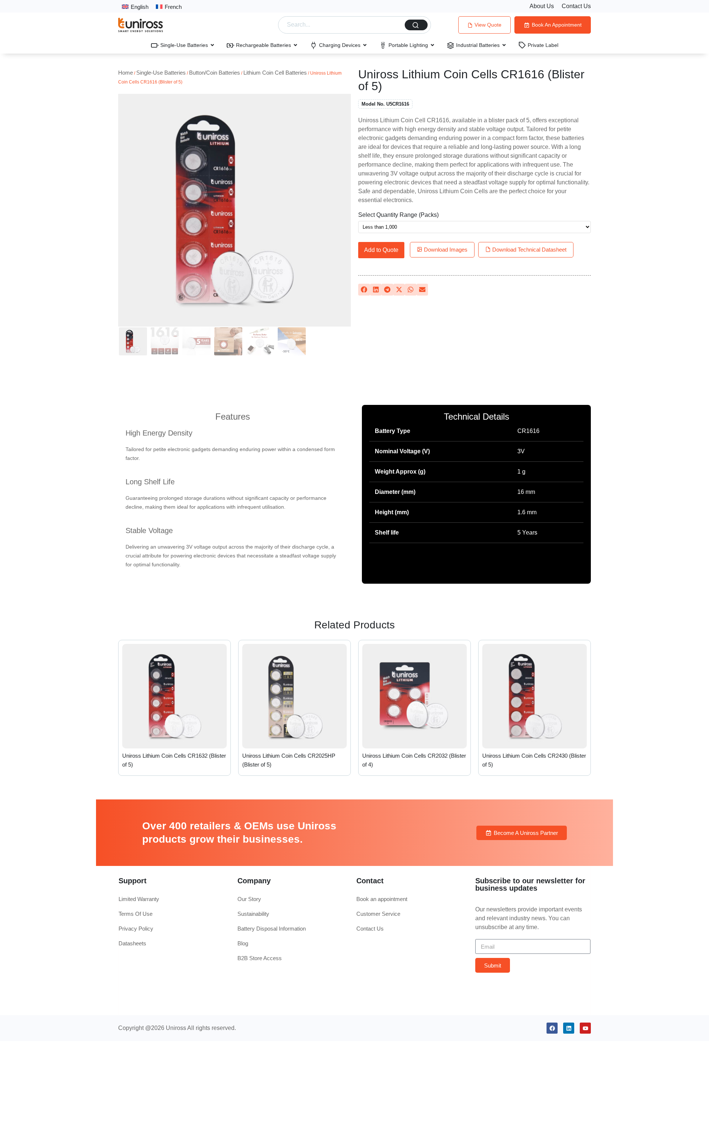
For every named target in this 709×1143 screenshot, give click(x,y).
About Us (542, 6)
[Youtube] (585, 1028)
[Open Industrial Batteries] (504, 45)
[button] (364, 290)
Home (125, 72)
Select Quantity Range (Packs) (398, 215)
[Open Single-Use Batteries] (212, 45)
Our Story (249, 899)
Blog (242, 943)
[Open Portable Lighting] (432, 45)
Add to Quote (381, 250)
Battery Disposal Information (271, 928)
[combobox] (342, 25)
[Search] (416, 25)
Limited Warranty (139, 899)
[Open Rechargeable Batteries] (295, 45)
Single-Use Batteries (161, 72)
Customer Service (378, 914)
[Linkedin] (568, 1028)
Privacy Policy (136, 928)
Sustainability (253, 914)
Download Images (444, 249)
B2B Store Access (259, 958)
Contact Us (576, 6)
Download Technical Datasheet (528, 249)
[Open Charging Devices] (364, 45)
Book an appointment (381, 899)
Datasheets (132, 943)
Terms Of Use (136, 914)
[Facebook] (552, 1028)
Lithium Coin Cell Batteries (275, 72)
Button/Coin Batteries (214, 72)
